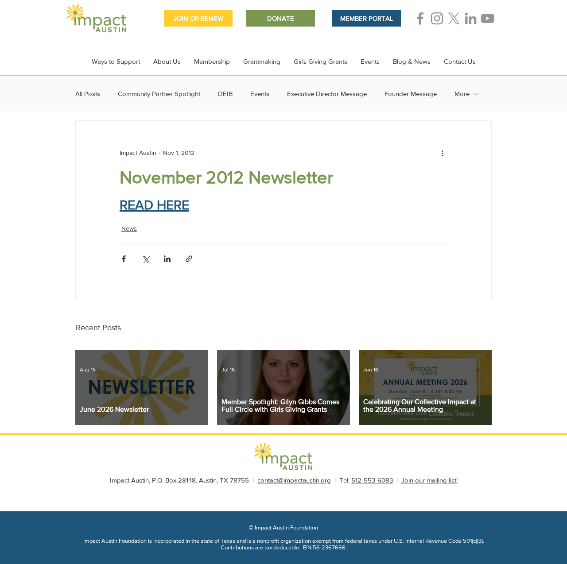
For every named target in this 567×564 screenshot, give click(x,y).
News (129, 228)
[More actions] (442, 152)
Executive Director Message (327, 93)
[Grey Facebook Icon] (420, 18)
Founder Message (410, 93)
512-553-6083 (372, 480)
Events (259, 93)
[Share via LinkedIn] (167, 259)
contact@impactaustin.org (294, 480)
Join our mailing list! (429, 480)
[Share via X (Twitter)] (145, 259)
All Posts (87, 93)
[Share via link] (189, 259)
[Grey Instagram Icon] (437, 18)
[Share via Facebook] (124, 259)
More (462, 93)
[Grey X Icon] (454, 18)
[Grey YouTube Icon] (487, 18)
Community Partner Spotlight (159, 93)
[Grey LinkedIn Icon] (470, 18)
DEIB (225, 93)
